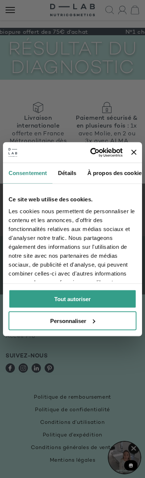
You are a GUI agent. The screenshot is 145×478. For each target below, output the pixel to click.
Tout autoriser (72, 299)
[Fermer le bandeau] (133, 152)
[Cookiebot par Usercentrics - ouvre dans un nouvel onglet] (92, 152)
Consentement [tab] (28, 173)
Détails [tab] (67, 173)
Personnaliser (68, 320)
